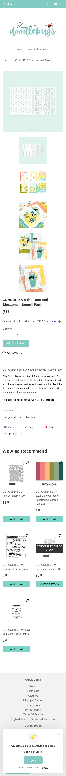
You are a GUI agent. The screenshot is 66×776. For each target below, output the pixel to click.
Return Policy (33, 705)
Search (33, 686)
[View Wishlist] (48, 4)
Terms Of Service (33, 714)
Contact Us (33, 690)
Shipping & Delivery (33, 700)
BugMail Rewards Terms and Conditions (33, 719)
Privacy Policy (33, 709)
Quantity (7, 328)
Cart (60, 4)
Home (5, 60)
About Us (33, 695)
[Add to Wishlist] (27, 462)
